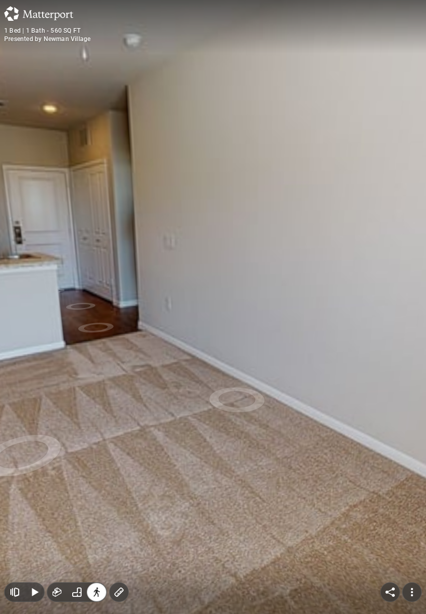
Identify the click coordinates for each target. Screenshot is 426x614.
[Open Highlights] (14, 577)
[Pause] (34, 577)
